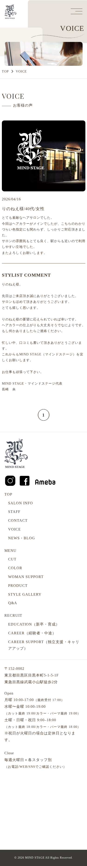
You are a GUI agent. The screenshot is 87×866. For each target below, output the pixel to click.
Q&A (12, 603)
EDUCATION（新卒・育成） (34, 624)
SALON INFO (20, 503)
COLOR (15, 568)
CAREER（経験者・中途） (32, 633)
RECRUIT (13, 615)
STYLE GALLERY (25, 594)
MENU (10, 551)
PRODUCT (18, 586)
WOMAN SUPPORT (26, 577)
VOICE (14, 529)
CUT (12, 559)
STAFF (14, 512)
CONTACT (18, 520)
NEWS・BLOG (21, 538)
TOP (5, 71)
